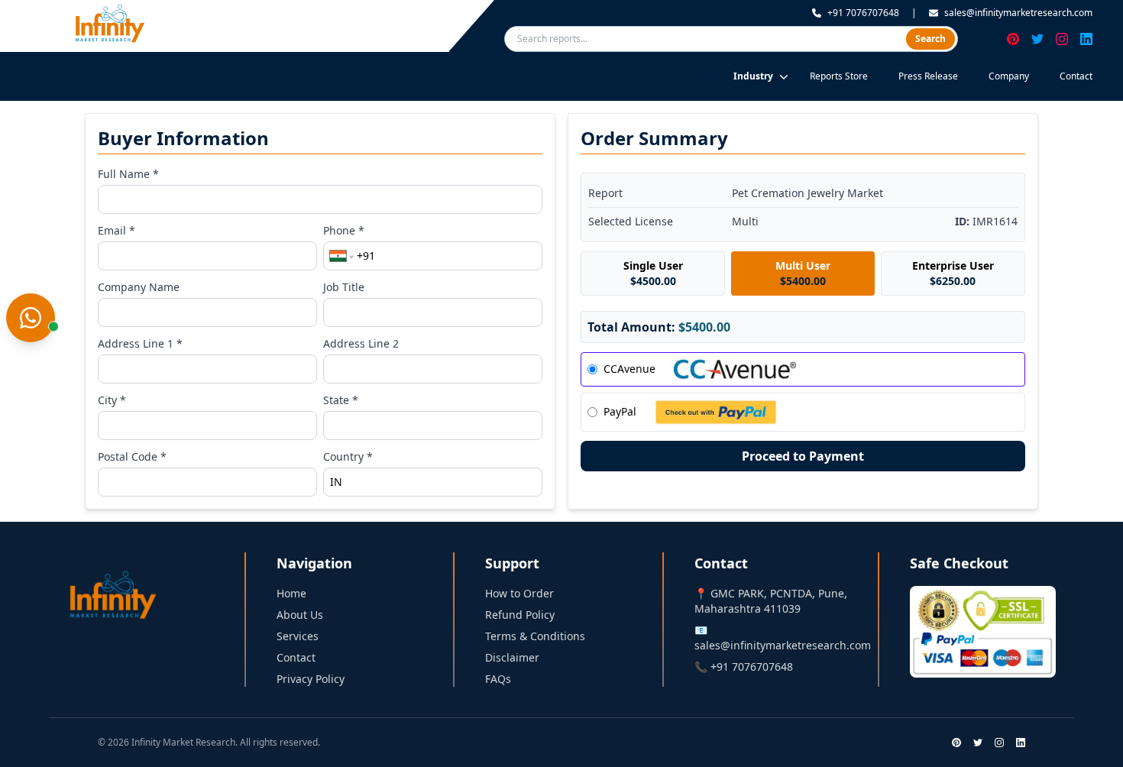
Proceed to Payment (803, 456)
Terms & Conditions (535, 636)
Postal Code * (132, 456)
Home (291, 593)
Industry (753, 76)
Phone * (343, 230)
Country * (348, 456)
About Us (300, 614)
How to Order (519, 593)
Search (930, 38)
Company (1009, 76)
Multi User (802, 273)
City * (112, 400)
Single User (653, 273)
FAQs (498, 679)
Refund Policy (520, 614)
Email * (116, 230)
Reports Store (839, 76)
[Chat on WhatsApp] (30, 317)
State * (340, 400)
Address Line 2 (361, 343)
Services (298, 636)
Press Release (928, 76)
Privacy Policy (311, 679)
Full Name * (128, 174)
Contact (1076, 76)
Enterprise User (953, 273)
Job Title (343, 287)
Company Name (139, 287)
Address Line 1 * (140, 343)
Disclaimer (512, 657)
